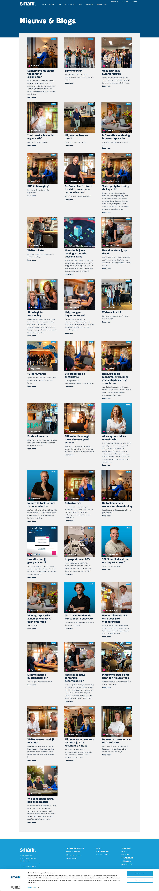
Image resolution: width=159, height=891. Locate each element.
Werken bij (114, 2)
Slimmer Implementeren (73, 855)
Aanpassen (139, 880)
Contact (134, 2)
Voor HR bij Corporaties (67, 5)
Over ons (125, 2)
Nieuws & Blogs (102, 5)
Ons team (89, 5)
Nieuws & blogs (102, 855)
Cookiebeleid (126, 865)
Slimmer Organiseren (48, 5)
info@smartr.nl (25, 861)
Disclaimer (126, 862)
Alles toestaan (140, 874)
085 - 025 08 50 (30, 867)
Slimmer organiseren (75, 849)
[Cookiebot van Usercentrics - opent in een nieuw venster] (16, 887)
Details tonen (32, 887)
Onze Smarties (102, 852)
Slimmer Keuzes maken (73, 852)
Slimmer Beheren (71, 858)
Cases (80, 5)
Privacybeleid (127, 858)
